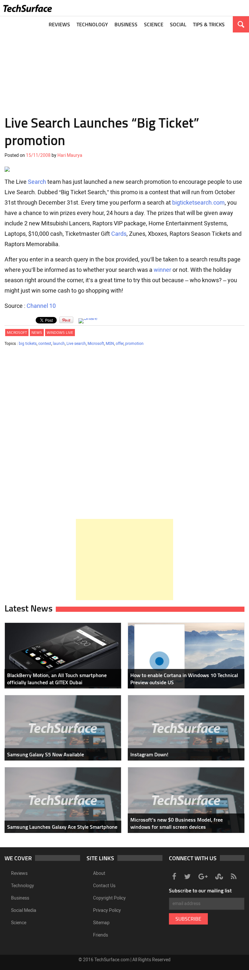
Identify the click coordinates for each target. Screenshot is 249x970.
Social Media (23, 910)
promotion (134, 343)
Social (178, 24)
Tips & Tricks (209, 24)
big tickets (28, 343)
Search (37, 181)
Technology (92, 24)
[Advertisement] (124, 61)
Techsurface (27, 8)
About (99, 873)
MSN (110, 343)
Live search (76, 343)
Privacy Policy (107, 910)
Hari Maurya (69, 155)
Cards (118, 233)
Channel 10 (41, 305)
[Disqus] (124, 435)
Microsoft (17, 332)
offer (120, 343)
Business (125, 24)
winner (162, 269)
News (36, 332)
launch (59, 343)
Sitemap (101, 923)
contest (44, 343)
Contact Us (104, 885)
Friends (100, 935)
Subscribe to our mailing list (200, 890)
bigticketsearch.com (198, 202)
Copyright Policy (109, 898)
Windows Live (60, 332)
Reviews (59, 24)
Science (153, 24)
